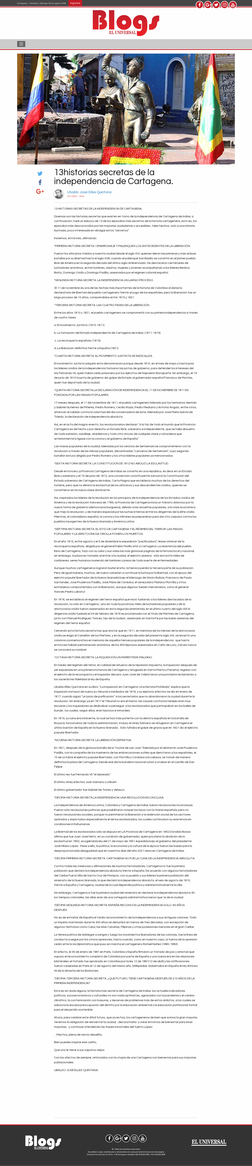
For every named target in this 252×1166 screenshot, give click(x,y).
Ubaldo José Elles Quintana (89, 192)
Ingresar (75, 3)
